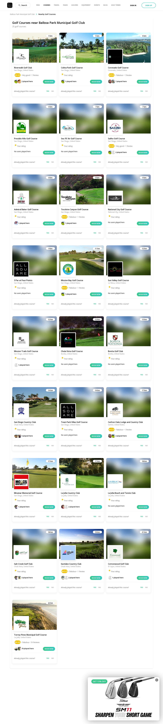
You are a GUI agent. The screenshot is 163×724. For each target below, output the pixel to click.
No (52, 91)
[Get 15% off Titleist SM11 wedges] (123, 698)
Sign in (133, 5)
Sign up (148, 5)
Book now (49, 82)
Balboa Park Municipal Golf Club (22, 14)
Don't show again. (124, 719)
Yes (47, 91)
